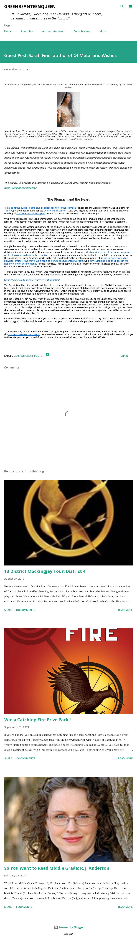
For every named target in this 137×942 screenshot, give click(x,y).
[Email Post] (47, 355)
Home (8, 31)
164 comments (25, 758)
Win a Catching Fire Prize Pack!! (37, 719)
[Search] (122, 6)
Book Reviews (82, 31)
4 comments (23, 906)
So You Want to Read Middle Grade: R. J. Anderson (56, 868)
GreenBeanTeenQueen (30, 6)
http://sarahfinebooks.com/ (20, 187)
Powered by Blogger (70, 927)
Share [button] (124, 355)
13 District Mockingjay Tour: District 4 (44, 571)
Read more (125, 610)
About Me (27, 31)
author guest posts (28, 355)
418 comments (25, 610)
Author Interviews (53, 31)
